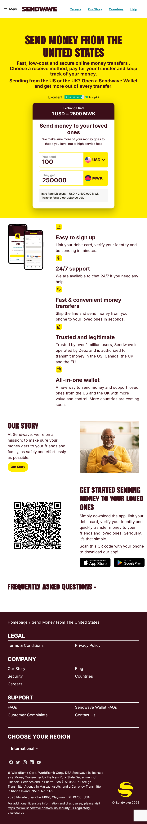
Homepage (18, 622)
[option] (35, 733)
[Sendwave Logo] (39, 9)
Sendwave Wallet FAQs (96, 707)
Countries (116, 9)
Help (133, 9)
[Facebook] (11, 762)
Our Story (95, 9)
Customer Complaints (28, 715)
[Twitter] (18, 762)
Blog (79, 668)
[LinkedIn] (31, 762)
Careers (75, 9)
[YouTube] (38, 762)
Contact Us (85, 715)
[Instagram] (24, 762)
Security (15, 676)
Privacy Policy (87, 645)
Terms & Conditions (26, 645)
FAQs (12, 707)
